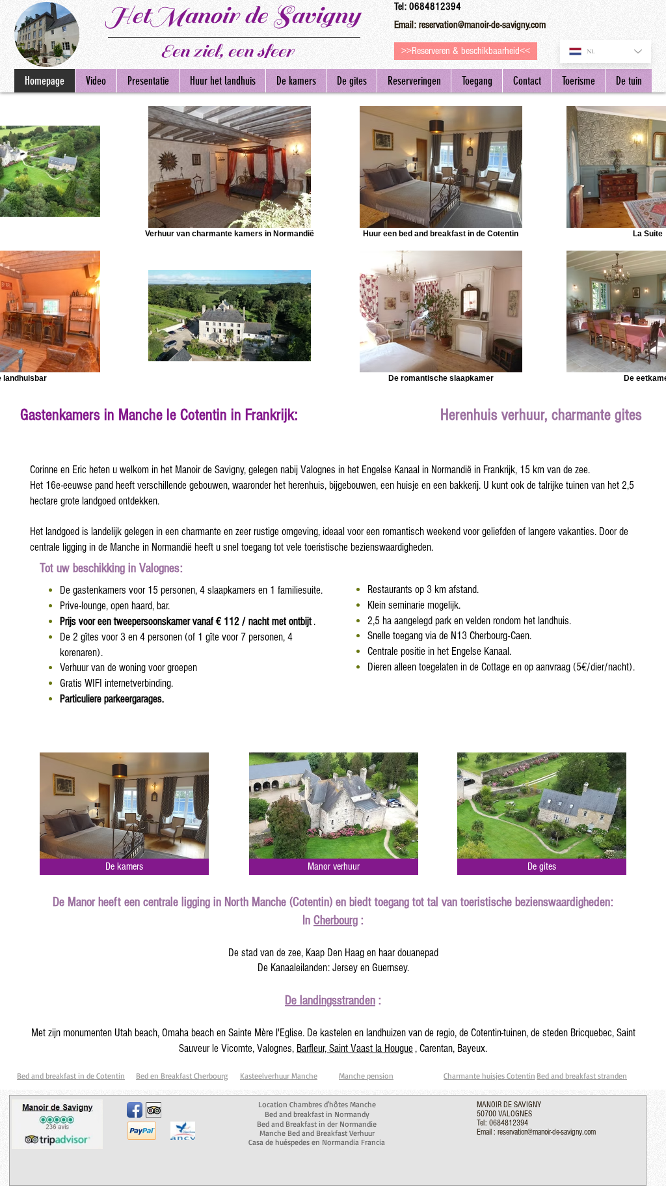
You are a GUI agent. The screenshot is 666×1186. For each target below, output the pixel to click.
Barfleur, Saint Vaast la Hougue (355, 1048)
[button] (578, 80)
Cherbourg (335, 920)
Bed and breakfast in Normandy (317, 1114)
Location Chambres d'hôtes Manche (317, 1104)
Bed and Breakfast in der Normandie (317, 1124)
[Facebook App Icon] (134, 1110)
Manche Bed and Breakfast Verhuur (317, 1133)
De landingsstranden (330, 1000)
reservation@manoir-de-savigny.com (482, 25)
